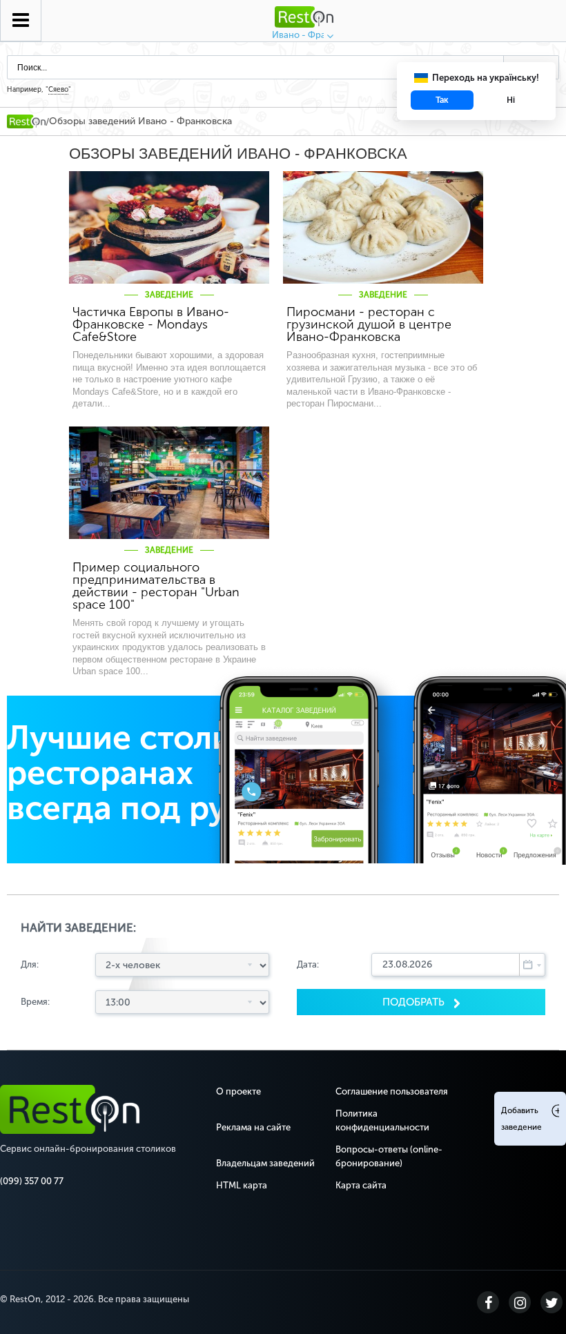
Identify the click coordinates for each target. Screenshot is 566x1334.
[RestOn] (26, 121)
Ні (511, 100)
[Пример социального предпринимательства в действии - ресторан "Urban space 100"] (169, 482)
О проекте (238, 1091)
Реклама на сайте (253, 1127)
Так (442, 100)
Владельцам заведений (265, 1163)
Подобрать (414, 1002)
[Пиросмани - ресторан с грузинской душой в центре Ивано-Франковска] (383, 227)
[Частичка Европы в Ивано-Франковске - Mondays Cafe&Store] (169, 227)
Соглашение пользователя (391, 1091)
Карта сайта (361, 1185)
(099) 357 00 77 (32, 1181)
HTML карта (241, 1185)
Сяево (58, 90)
